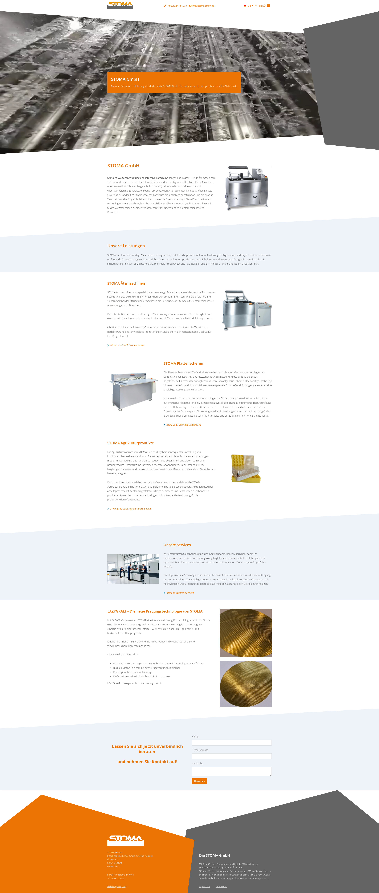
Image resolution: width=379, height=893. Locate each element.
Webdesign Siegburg (116, 886)
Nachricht (197, 763)
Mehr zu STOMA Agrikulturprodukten (130, 508)
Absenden (199, 781)
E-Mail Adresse (200, 750)
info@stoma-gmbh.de (124, 874)
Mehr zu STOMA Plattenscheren (184, 424)
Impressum (204, 886)
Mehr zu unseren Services (180, 592)
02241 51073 (117, 878)
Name (195, 736)
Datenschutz (221, 886)
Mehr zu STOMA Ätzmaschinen (127, 345)
